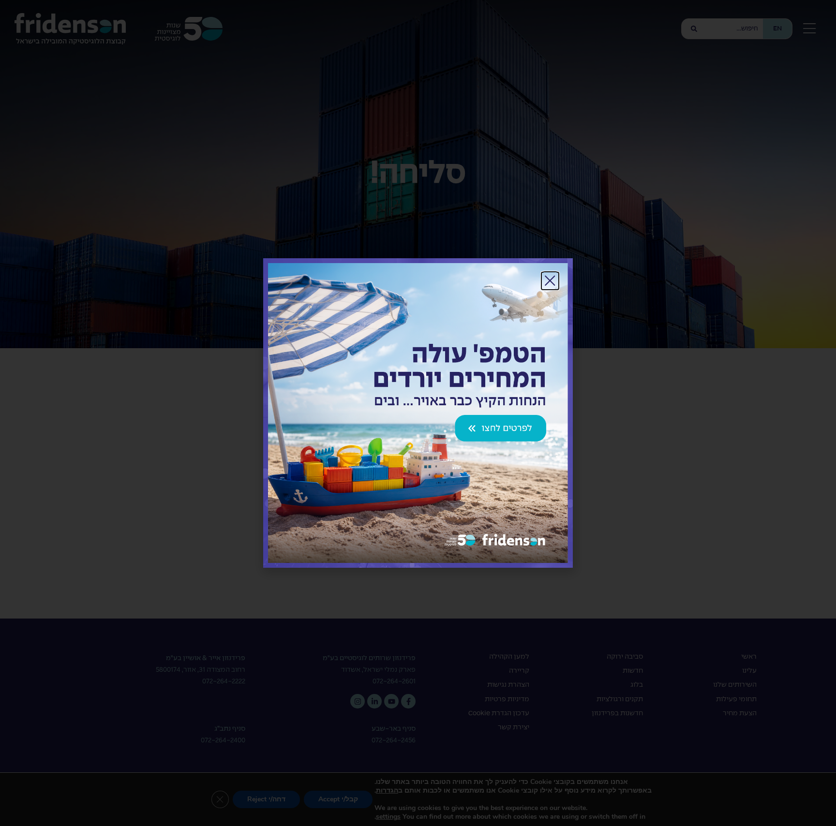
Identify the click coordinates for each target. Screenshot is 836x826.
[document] (418, 413)
